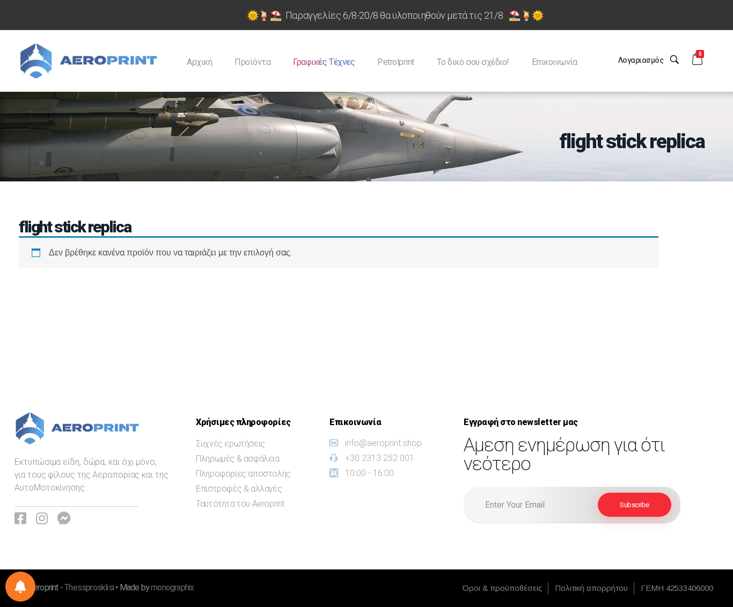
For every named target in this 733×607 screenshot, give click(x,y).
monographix (172, 587)
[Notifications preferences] (20, 587)
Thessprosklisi (89, 587)
